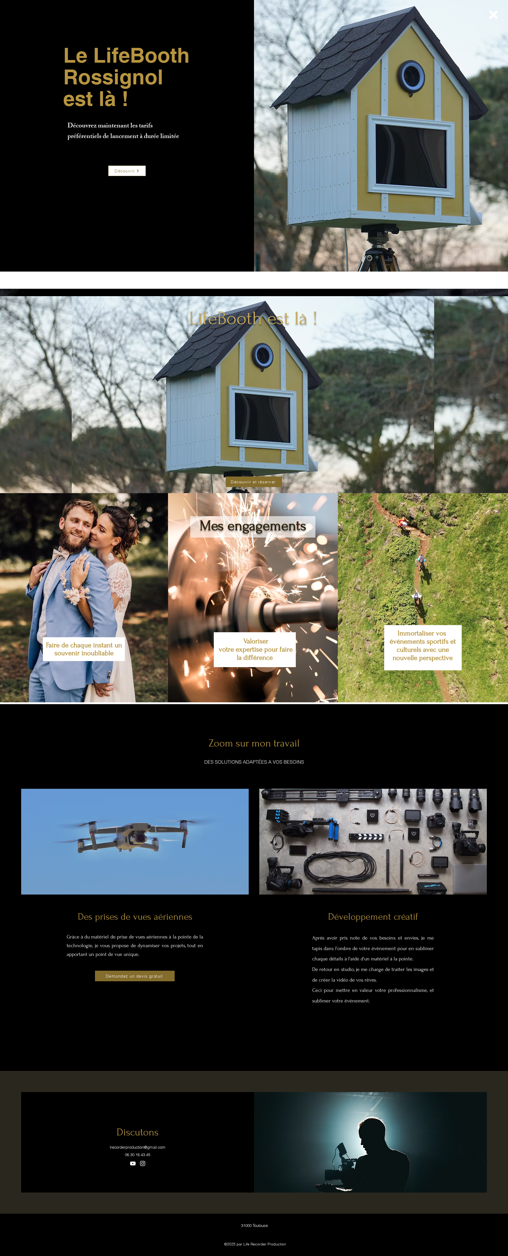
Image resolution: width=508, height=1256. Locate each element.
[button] (493, 14)
